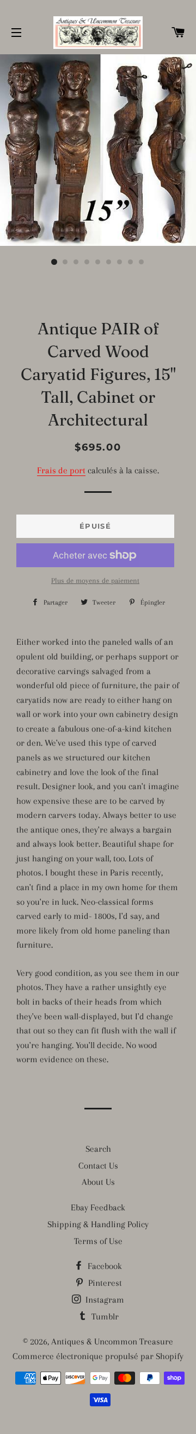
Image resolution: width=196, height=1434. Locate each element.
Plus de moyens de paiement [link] (95, 580)
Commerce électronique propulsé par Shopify (98, 1356)
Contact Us (98, 1165)
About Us (98, 1182)
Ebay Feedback (98, 1207)
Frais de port (61, 470)
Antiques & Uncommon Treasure (112, 1341)
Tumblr (104, 1316)
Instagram (103, 1300)
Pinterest (104, 1283)
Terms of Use (98, 1241)
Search (98, 1149)
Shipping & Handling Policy (98, 1224)
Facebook (103, 1266)
